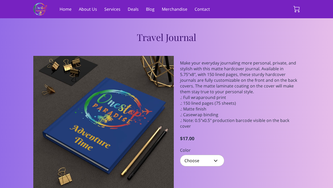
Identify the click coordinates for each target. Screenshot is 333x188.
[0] (296, 9)
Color (185, 150)
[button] (202, 161)
